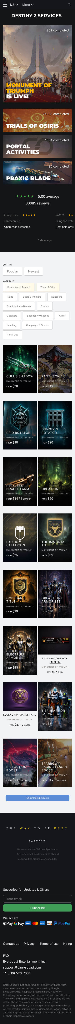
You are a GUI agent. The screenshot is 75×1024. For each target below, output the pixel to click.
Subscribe (37, 908)
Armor (62, 315)
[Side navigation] (5, 5)
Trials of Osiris (47, 287)
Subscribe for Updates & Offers (26, 889)
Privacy (29, 944)
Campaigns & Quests (37, 325)
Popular (12, 271)
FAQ (6, 956)
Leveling (11, 325)
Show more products (38, 797)
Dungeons (56, 296)
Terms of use (49, 944)
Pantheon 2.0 (12, 221)
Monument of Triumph (18, 287)
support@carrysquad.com (22, 967)
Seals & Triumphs (32, 296)
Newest (33, 271)
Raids (10, 296)
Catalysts (12, 315)
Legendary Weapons (38, 315)
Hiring (67, 944)
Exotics (45, 306)
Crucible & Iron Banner (19, 306)
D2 (12, 5)
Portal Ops (12, 334)
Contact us (11, 944)
